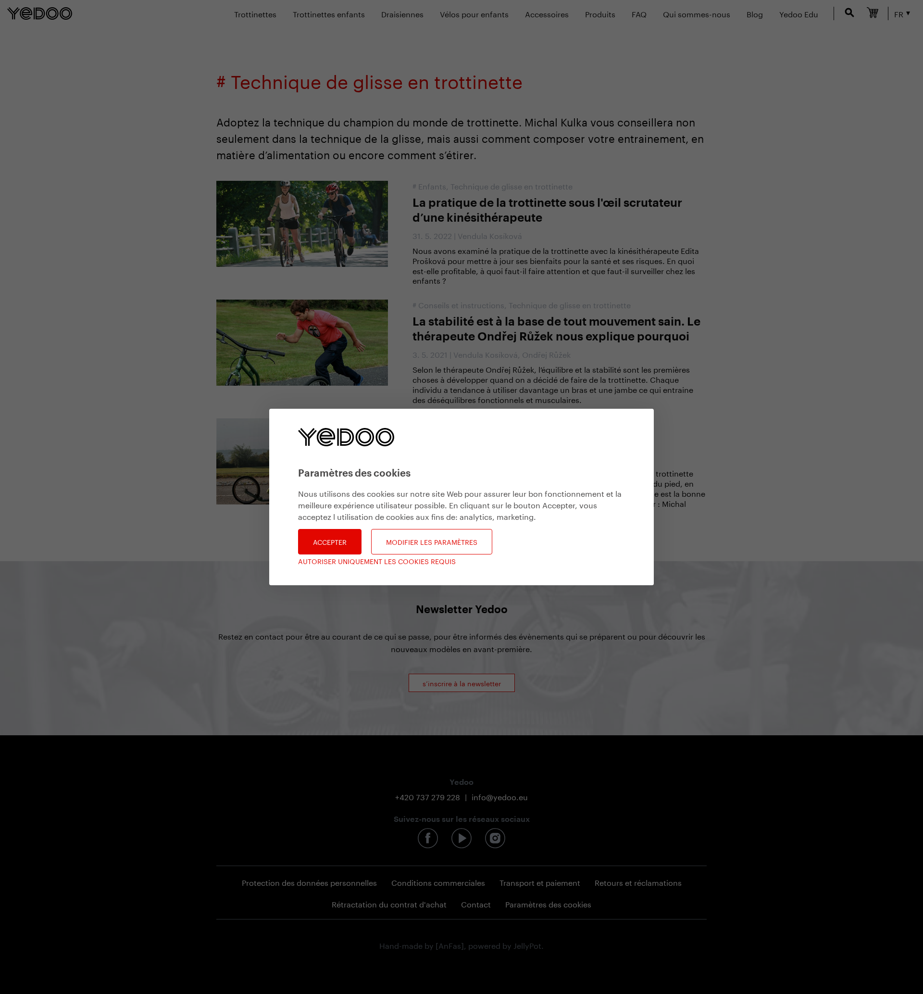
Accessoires (547, 13)
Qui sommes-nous (696, 13)
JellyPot (527, 945)
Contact (476, 903)
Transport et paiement (539, 882)
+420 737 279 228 (427, 796)
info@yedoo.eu (500, 796)
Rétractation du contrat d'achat (389, 903)
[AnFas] (450, 945)
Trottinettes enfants (329, 13)
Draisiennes (402, 13)
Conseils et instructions (461, 304)
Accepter (330, 541)
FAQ (639, 13)
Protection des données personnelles (309, 882)
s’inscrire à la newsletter (462, 683)
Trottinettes (255, 13)
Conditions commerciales (438, 882)
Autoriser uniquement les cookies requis (377, 561)
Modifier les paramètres (431, 541)
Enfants (432, 185)
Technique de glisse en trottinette (511, 185)
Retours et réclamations (638, 882)
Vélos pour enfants (474, 13)
